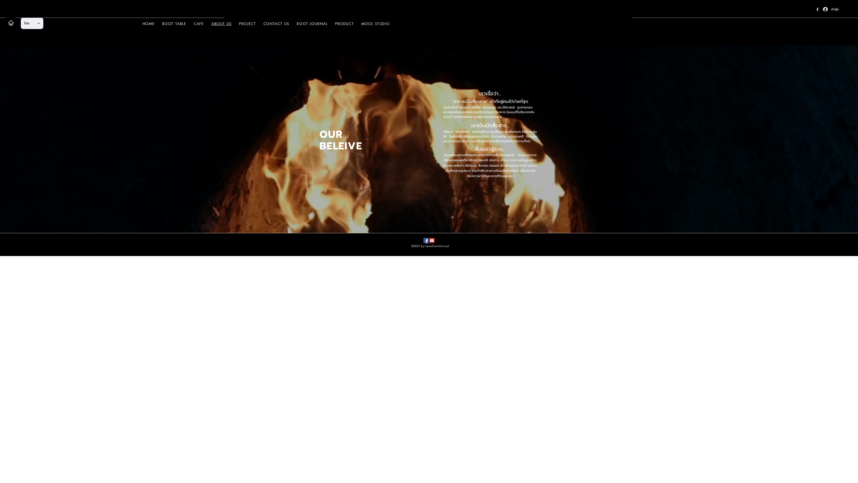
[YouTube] (432, 240)
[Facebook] (817, 9)
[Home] (11, 23)
